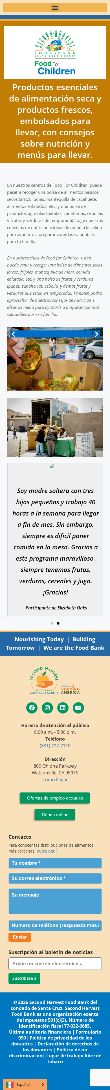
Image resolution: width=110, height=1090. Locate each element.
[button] (55, 7)
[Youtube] (78, 708)
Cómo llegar (55, 779)
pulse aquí (47, 851)
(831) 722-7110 (55, 746)
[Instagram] (47, 708)
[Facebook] (32, 708)
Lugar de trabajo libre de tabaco (73, 1058)
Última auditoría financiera (40, 1032)
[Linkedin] (63, 708)
